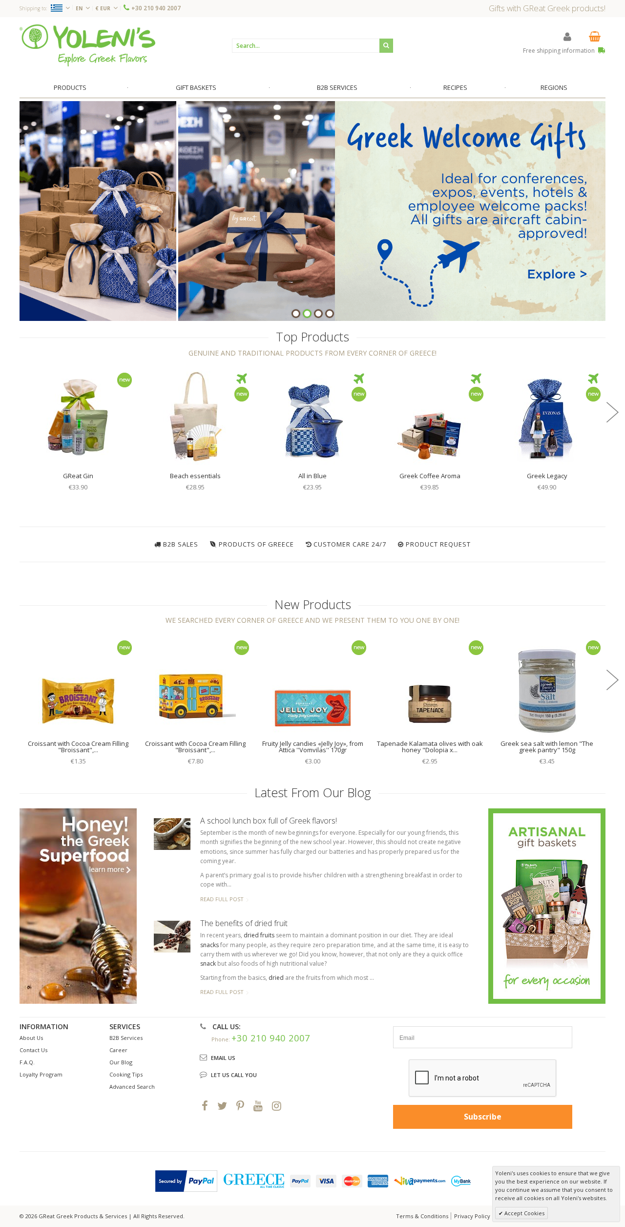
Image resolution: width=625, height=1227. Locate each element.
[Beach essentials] (195, 416)
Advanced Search (132, 1086)
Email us (223, 1057)
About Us (31, 1037)
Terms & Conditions (422, 1216)
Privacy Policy (472, 1216)
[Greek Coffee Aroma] (429, 416)
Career (118, 1050)
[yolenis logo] (87, 45)
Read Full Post (222, 899)
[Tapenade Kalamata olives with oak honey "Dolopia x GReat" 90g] (429, 684)
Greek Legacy (547, 475)
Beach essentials (195, 475)
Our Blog (120, 1062)
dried (276, 977)
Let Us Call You (234, 1075)
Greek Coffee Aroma (429, 475)
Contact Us (33, 1050)
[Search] (386, 46)
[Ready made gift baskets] (546, 905)
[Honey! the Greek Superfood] (78, 906)
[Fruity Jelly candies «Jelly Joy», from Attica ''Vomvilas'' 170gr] (312, 684)
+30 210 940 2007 (156, 8)
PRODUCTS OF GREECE (256, 544)
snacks (209, 945)
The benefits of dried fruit (244, 923)
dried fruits (259, 935)
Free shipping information (559, 50)
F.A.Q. (27, 1062)
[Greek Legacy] (546, 416)
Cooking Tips (126, 1074)
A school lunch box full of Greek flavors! (268, 820)
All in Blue (312, 475)
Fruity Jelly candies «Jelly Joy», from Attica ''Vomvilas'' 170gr (312, 746)
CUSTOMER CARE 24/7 (349, 544)
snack (208, 963)
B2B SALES (180, 544)
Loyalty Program (41, 1074)
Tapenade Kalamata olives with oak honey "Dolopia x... (430, 746)
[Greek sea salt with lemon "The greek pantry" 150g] (546, 684)
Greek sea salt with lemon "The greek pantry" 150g (546, 746)
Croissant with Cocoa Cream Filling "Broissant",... (78, 746)
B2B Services (126, 1037)
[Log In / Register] (567, 36)
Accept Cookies (523, 1213)
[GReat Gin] (78, 416)
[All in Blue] (312, 416)
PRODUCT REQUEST (438, 544)
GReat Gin (78, 475)
